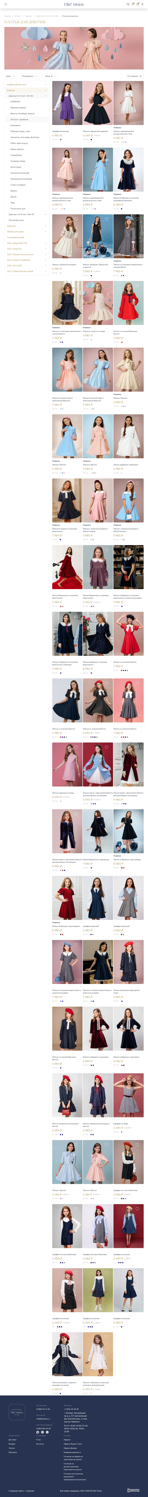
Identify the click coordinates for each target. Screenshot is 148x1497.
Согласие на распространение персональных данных (73, 1466)
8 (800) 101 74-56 (43, 1409)
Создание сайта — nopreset (21, 1490)
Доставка (12, 1439)
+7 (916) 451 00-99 (71, 1409)
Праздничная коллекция (21, 178)
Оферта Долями (70, 1448)
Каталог (18, 16)
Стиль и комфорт (18, 184)
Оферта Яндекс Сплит (73, 1444)
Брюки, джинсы (17, 149)
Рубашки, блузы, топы (20, 131)
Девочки (28, 16)
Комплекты (15, 125)
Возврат (12, 1444)
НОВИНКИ (15, 101)
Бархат (14, 190)
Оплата (12, 1448)
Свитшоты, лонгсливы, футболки (25, 137)
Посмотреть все (18, 208)
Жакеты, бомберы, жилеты (22, 113)
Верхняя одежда (18, 107)
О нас (38, 1439)
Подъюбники (16, 155)
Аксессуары (16, 167)
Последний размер (15, 237)
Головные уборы (18, 161)
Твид (13, 202)
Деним (13, 196)
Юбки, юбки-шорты (19, 143)
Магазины (13, 1452)
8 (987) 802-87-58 (43, 1428)
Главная (7, 16)
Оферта (67, 1439)
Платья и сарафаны (19, 119)
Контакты (40, 1444)
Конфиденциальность (72, 1452)
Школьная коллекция (20, 173)
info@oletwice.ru (43, 1419)
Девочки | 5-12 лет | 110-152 (47, 16)
